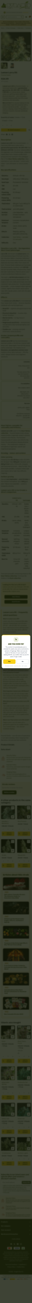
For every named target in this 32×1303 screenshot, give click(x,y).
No (23, 661)
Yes (9, 661)
